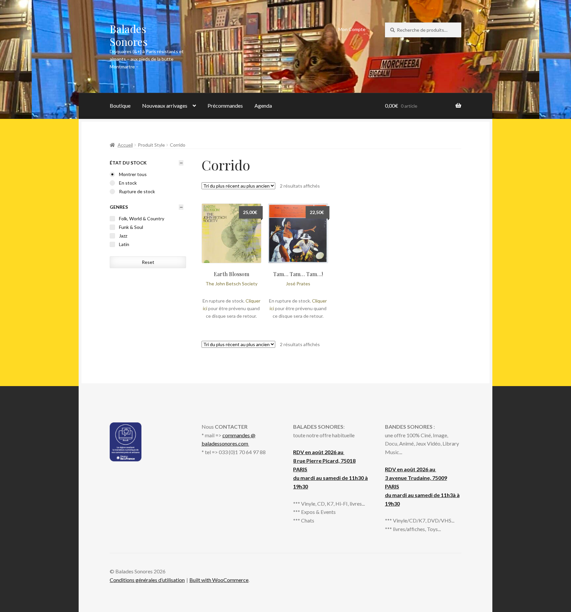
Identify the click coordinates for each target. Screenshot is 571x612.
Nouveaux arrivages (164, 105)
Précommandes (225, 105)
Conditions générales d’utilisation (147, 580)
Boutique (120, 105)
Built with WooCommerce (218, 580)
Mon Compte (351, 29)
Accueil (125, 145)
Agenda (263, 105)
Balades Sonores (129, 35)
